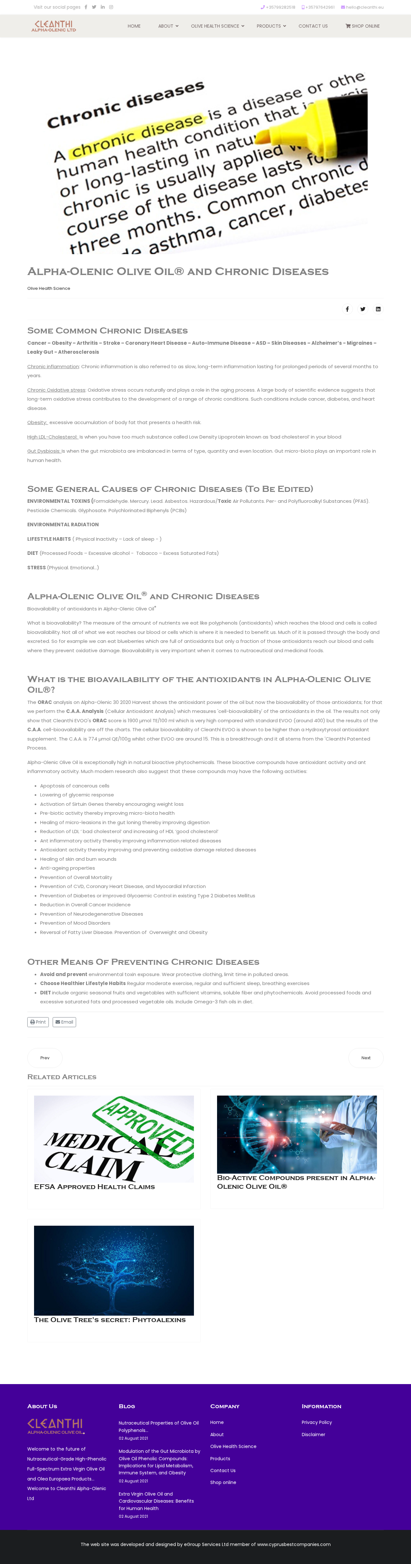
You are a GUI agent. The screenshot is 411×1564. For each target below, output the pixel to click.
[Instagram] (111, 7)
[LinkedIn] (103, 7)
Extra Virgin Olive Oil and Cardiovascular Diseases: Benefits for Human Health (156, 1505)
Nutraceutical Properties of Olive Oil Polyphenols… (159, 1430)
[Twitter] (362, 309)
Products (269, 26)
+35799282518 (280, 7)
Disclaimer (313, 1434)
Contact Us (313, 26)
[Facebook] (347, 309)
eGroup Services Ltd (206, 1544)
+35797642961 (320, 7)
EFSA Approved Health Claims (94, 1187)
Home (134, 26)
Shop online (365, 26)
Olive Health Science (215, 26)
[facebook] (85, 7)
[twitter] (94, 7)
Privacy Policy (317, 1422)
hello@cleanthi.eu (365, 7)
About (165, 26)
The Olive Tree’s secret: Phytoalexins (110, 1320)
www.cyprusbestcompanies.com (294, 1544)
